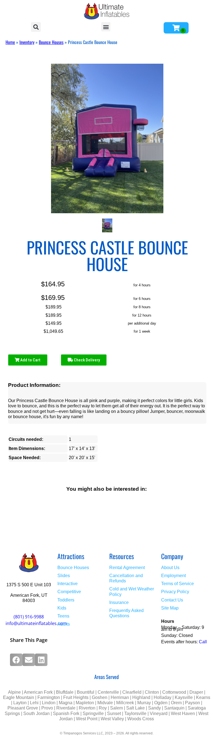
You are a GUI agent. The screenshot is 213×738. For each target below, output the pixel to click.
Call (203, 641)
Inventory (26, 42)
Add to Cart (29, 360)
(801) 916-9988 (29, 617)
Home (10, 42)
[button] (36, 27)
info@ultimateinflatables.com (36, 623)
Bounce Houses (51, 42)
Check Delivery (86, 360)
